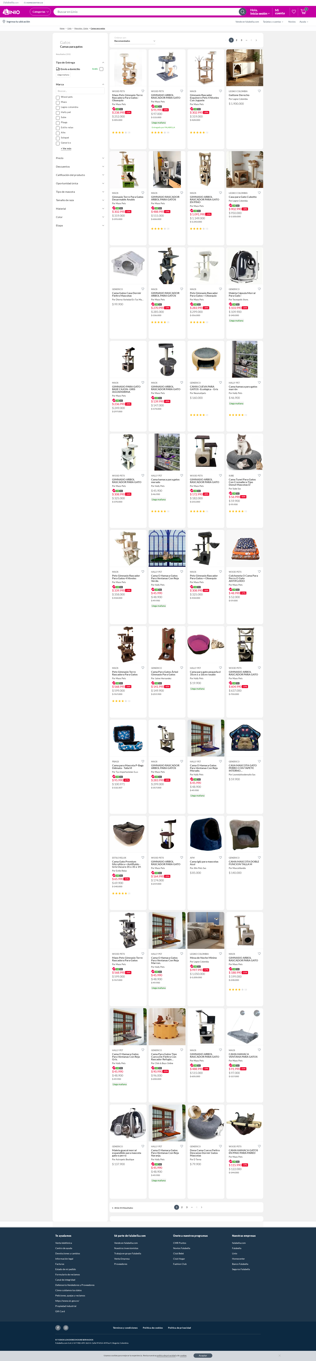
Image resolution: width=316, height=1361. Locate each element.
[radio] (113, 132)
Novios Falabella (181, 1248)
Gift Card (60, 1311)
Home (62, 28)
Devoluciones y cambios (67, 1253)
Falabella (236, 1248)
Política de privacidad (179, 1327)
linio (69, 28)
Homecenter (238, 1258)
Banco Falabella (240, 1264)
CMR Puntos (179, 1242)
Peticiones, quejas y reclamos (70, 1295)
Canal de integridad (65, 1279)
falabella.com (239, 1242)
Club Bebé (178, 1253)
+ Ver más (66, 148)
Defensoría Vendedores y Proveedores (74, 1285)
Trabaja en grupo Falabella (127, 1253)
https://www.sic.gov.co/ (67, 1300)
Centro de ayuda (63, 1248)
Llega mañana (63, 74)
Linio (234, 1253)
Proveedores (120, 1264)
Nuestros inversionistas (126, 1248)
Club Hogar (179, 1258)
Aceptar (203, 1355)
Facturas (59, 1264)
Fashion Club (180, 1264)
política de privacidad (166, 1355)
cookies (183, 1355)
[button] (149, 11)
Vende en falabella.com (126, 1242)
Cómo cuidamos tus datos (68, 1290)
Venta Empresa (122, 1258)
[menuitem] (271, 21)
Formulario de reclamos (67, 1274)
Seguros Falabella (241, 1269)
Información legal (64, 1258)
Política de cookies (153, 1327)
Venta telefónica (63, 1242)
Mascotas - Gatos (81, 28)
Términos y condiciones (125, 1327)
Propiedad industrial (65, 1306)
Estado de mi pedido (65, 1269)
